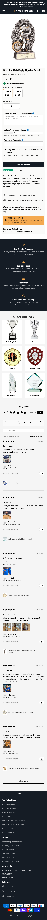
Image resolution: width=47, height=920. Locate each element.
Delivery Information (10, 845)
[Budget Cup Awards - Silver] (35, 332)
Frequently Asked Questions (14, 841)
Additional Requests (12, 140)
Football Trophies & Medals (13, 820)
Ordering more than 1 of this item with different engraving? (23, 151)
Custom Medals (8, 804)
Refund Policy (8, 849)
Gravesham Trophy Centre (27, 916)
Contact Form (7, 877)
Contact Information (10, 861)
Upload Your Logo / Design (15, 130)
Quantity (7, 101)
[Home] (23, 11)
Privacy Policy (8, 857)
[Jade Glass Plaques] (35, 385)
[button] (35, 412)
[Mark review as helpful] (41, 473)
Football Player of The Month (14, 824)
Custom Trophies (9, 808)
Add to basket (23, 164)
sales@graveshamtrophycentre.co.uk (16, 870)
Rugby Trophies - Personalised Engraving (19, 231)
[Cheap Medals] (12, 358)
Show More (14, 681)
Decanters (6, 816)
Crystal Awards (8, 812)
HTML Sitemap (8, 832)
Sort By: (32, 436)
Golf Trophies (8, 828)
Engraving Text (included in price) (18, 113)
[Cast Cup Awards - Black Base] (12, 332)
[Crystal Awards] (12, 385)
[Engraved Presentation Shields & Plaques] (35, 358)
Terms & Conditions (10, 853)
